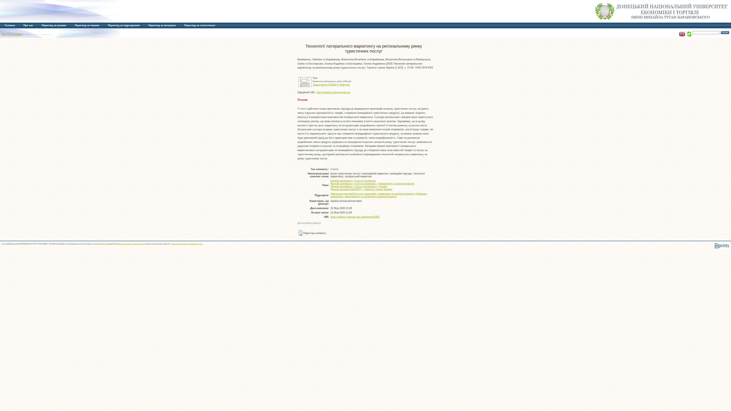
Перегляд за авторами (162, 25)
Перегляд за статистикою (199, 25)
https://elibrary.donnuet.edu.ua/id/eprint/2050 (354, 216)
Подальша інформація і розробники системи (187, 244)
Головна (10, 25)
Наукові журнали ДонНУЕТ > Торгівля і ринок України (361, 189)
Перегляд (344, 84)
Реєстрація (15, 34)
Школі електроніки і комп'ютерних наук (131, 244)
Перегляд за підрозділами (124, 25)
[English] (682, 32)
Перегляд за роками (54, 25)
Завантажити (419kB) (325, 84)
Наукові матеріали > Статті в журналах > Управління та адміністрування (372, 183)
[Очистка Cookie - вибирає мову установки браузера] (689, 32)
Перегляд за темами (87, 25)
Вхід (4, 34)
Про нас (28, 25)
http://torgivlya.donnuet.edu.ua (333, 92)
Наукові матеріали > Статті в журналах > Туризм (358, 186)
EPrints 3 (105, 244)
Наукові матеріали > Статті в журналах (353, 180)
